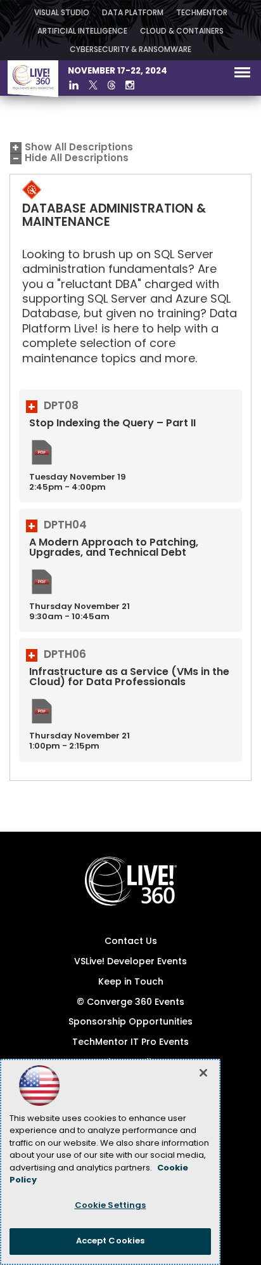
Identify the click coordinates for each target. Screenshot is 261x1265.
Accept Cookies (110, 1241)
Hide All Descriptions (77, 159)
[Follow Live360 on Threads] (111, 85)
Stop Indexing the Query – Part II (112, 424)
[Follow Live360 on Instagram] (130, 85)
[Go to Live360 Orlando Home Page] (33, 94)
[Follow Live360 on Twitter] (93, 85)
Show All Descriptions (79, 148)
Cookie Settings (110, 1206)
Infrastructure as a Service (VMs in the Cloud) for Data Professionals (129, 677)
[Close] (203, 1073)
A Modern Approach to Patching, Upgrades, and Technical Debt (113, 548)
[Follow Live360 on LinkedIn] (73, 85)
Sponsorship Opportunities (130, 1022)
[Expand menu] (242, 75)
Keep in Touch (130, 982)
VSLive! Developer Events (130, 962)
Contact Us (131, 942)
